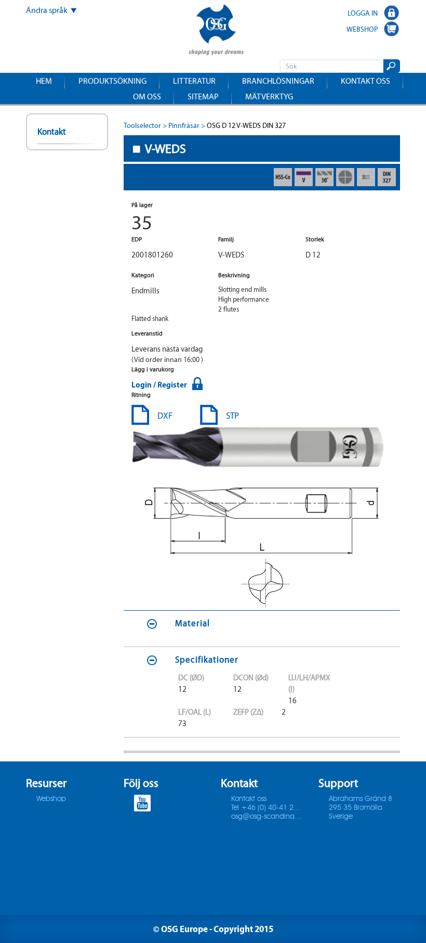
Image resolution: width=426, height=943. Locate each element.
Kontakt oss (365, 81)
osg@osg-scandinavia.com (267, 816)
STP (232, 415)
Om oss (147, 96)
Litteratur (194, 81)
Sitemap (203, 96)
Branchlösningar (278, 81)
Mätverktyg (269, 96)
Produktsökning (112, 81)
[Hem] (216, 31)
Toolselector (142, 125)
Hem (44, 81)
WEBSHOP (362, 29)
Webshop (51, 799)
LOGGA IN (363, 13)
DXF (164, 415)
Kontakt (51, 131)
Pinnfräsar (183, 125)
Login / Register (159, 385)
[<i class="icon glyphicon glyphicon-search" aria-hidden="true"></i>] (391, 66)
